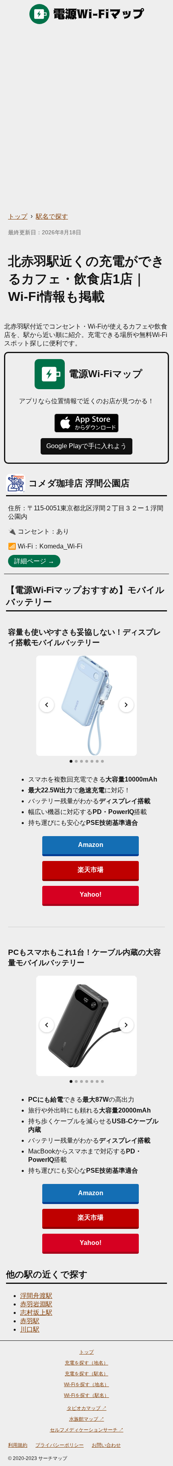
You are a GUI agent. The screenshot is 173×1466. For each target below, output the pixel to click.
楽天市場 (90, 869)
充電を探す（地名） (86, 1363)
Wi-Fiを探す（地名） (86, 1384)
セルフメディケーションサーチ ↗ (87, 1430)
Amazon (90, 844)
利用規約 (17, 1445)
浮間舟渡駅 (36, 1295)
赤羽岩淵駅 (36, 1304)
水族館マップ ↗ (86, 1419)
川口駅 (29, 1329)
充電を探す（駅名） (86, 1374)
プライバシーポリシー (59, 1445)
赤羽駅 (29, 1321)
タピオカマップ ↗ (87, 1408)
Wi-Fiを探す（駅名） (86, 1395)
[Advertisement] (86, 118)
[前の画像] (46, 705)
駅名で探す (52, 216)
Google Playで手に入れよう (86, 446)
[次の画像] (126, 705)
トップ (17, 216)
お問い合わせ (106, 1445)
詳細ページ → (34, 561)
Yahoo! (90, 894)
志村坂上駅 (36, 1312)
